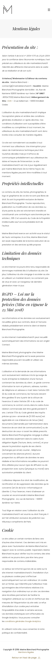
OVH (9, 101)
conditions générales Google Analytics (23, 621)
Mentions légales (26, 652)
